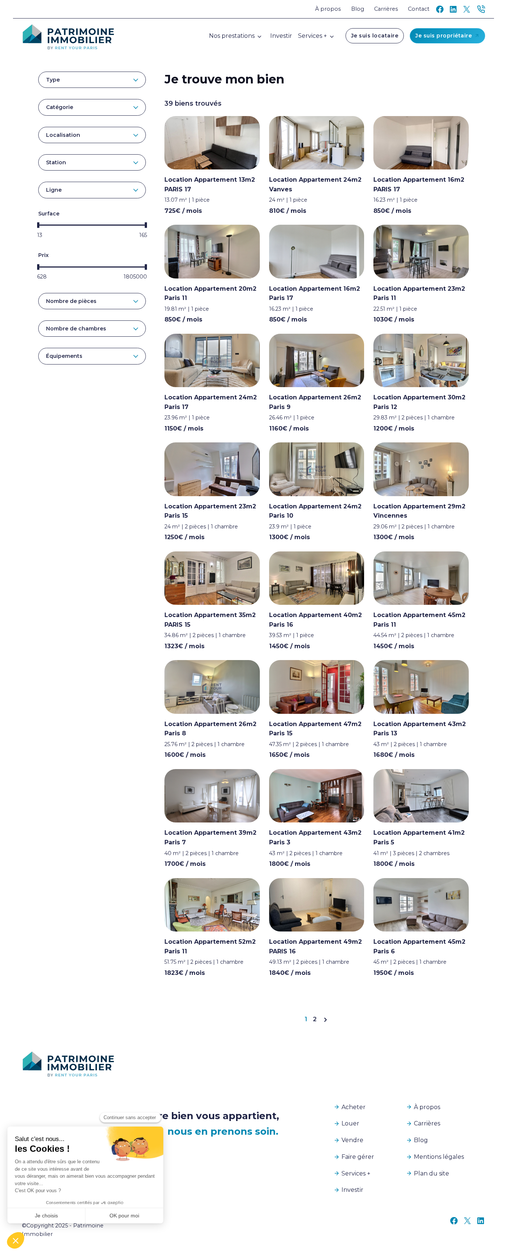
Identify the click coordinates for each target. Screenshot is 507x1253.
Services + (312, 35)
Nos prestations (232, 35)
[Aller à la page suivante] (325, 1019)
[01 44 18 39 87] (481, 9)
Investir (281, 35)
